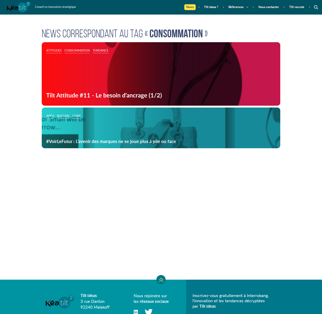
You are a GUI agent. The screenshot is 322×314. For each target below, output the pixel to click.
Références (236, 7)
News (190, 7)
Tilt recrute (296, 7)
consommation (77, 50)
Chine (76, 116)
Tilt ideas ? (211, 7)
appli (50, 116)
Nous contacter (268, 7)
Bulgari (63, 116)
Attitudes (54, 50)
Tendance (100, 50)
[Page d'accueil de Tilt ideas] (18, 10)
